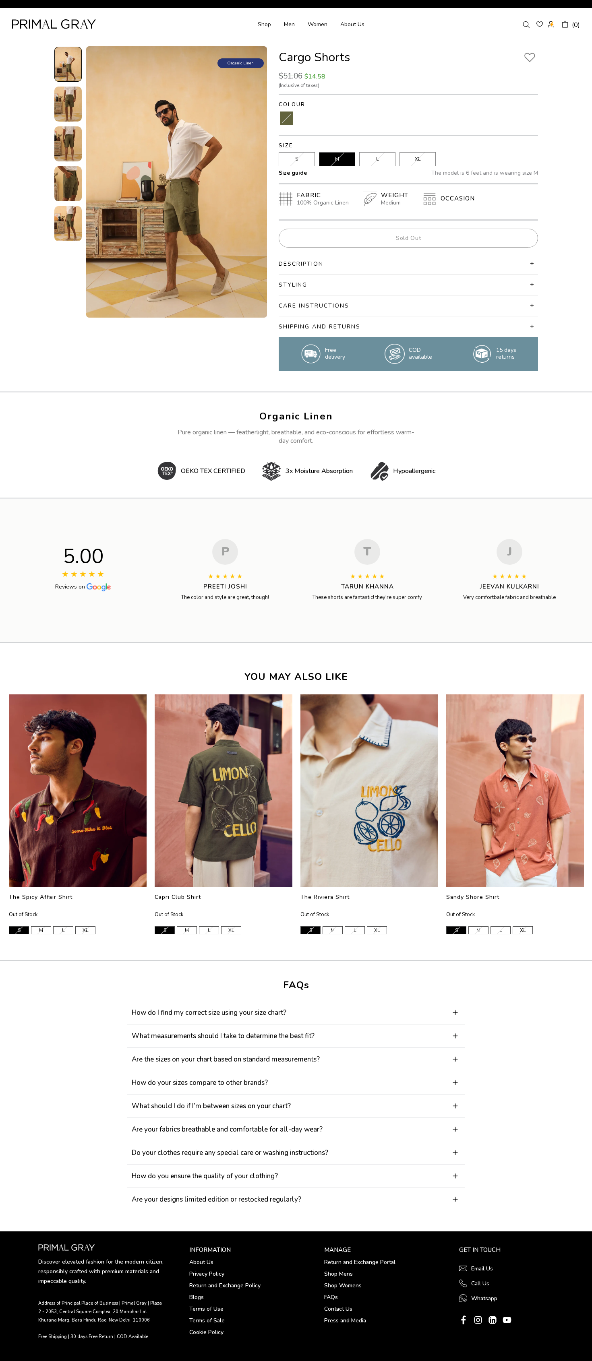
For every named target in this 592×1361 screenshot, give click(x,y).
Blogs (196, 1297)
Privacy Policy (206, 1274)
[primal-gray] (539, 24)
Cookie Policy (206, 1332)
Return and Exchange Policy (225, 1285)
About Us (352, 24)
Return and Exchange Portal (359, 1262)
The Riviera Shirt (325, 897)
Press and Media (345, 1320)
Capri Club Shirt (178, 897)
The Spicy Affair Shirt (40, 897)
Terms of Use (206, 1309)
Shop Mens (338, 1274)
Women (317, 24)
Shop (264, 24)
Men (289, 24)
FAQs (331, 1297)
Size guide (293, 173)
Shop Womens (343, 1285)
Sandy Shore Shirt (472, 897)
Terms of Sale (207, 1320)
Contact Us (338, 1309)
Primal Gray (54, 24)
